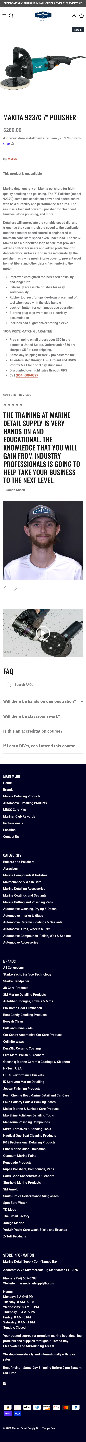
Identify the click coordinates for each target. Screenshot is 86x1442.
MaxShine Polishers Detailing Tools (28, 1115)
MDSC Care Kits (14, 810)
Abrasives (10, 869)
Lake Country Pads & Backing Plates (29, 1102)
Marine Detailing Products (21, 796)
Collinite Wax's (13, 1042)
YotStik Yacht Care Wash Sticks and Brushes (35, 1230)
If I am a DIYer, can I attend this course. (39, 746)
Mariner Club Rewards (19, 816)
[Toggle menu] (4, 15)
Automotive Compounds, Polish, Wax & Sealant (37, 936)
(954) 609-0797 (27, 375)
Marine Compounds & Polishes (25, 875)
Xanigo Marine (13, 1223)
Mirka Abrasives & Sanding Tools (27, 1129)
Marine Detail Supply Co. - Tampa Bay (34, 1428)
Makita (13, 159)
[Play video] (43, 633)
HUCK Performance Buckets (23, 1075)
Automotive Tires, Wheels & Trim (27, 929)
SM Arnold (10, 1189)
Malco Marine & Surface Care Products (31, 1109)
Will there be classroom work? (31, 716)
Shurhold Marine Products (22, 1182)
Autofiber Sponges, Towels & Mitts (28, 1001)
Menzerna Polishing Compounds (26, 1122)
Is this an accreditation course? (32, 731)
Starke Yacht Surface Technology (27, 974)
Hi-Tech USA (12, 1068)
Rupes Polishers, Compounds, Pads (28, 1169)
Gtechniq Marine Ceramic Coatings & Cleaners (36, 1062)
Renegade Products (17, 1162)
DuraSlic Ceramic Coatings (22, 1048)
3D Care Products (15, 988)
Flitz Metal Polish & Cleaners (23, 1055)
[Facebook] (4, 1383)
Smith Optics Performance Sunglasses (31, 1196)
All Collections (13, 968)
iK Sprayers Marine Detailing (23, 1082)
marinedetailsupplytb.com (35, 1283)
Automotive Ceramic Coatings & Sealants (32, 922)
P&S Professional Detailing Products (29, 1142)
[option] (43, 68)
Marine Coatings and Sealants (24, 895)
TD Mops (9, 1209)
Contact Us (11, 837)
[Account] (72, 15)
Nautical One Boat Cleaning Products (29, 1135)
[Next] (15, 588)
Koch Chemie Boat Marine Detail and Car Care (36, 1095)
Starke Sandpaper (16, 981)
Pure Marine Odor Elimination (24, 1149)
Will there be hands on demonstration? (39, 701)
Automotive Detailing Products (25, 803)
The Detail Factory (16, 1216)
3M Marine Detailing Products (24, 995)
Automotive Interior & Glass (23, 916)
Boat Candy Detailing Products (25, 1015)
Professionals (13, 823)
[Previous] (4, 588)
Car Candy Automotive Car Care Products (32, 1035)
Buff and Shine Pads (18, 1028)
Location (9, 830)
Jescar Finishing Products (21, 1088)
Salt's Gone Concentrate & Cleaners (28, 1176)
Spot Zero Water (15, 1203)
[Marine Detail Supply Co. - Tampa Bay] (43, 16)
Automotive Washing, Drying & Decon (30, 909)
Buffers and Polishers (18, 862)
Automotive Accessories (20, 942)
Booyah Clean (13, 1021)
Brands (8, 790)
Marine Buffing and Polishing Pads (28, 902)
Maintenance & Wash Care (22, 882)
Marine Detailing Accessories (24, 889)
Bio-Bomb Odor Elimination (22, 1008)
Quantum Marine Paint (19, 1156)
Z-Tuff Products (14, 1236)
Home (7, 783)
